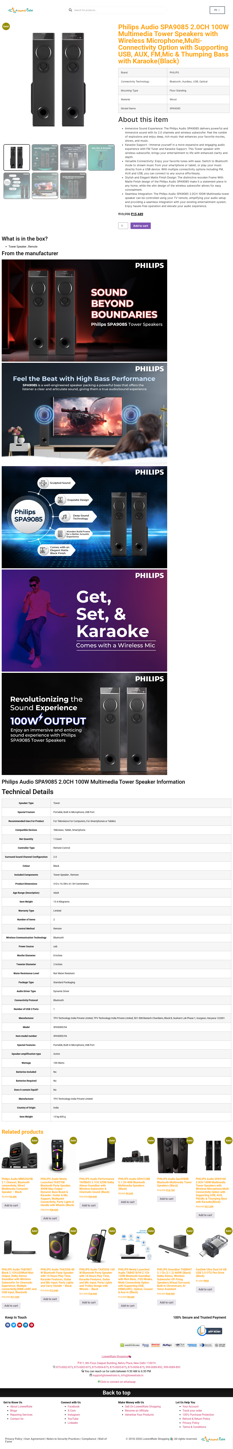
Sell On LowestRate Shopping (143, 1406)
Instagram (74, 1414)
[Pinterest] (31, 1325)
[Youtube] (19, 1325)
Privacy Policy (191, 1422)
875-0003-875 (82, 1367)
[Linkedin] (25, 1325)
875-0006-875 (136, 1367)
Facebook (73, 1406)
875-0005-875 (118, 1367)
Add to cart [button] (11, 1205)
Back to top (116, 1392)
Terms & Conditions (194, 1427)
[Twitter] (13, 1325)
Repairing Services (21, 1414)
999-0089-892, (155, 1367)
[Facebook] (7, 1325)
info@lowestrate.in (132, 1375)
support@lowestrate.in (106, 1375)
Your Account (191, 1406)
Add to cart (140, 225)
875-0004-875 (100, 1367)
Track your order (192, 1410)
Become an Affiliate (136, 1410)
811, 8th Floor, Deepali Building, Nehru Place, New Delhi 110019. (117, 1363)
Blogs (13, 1410)
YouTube (73, 1418)
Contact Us (16, 1418)
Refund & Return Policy (196, 1418)
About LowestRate (21, 1406)
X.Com (72, 1410)
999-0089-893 (172, 1367)
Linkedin (73, 1422)
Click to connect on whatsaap (118, 1381)
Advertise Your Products (139, 1414)
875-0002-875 (64, 1367)
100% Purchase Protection (198, 1414)
